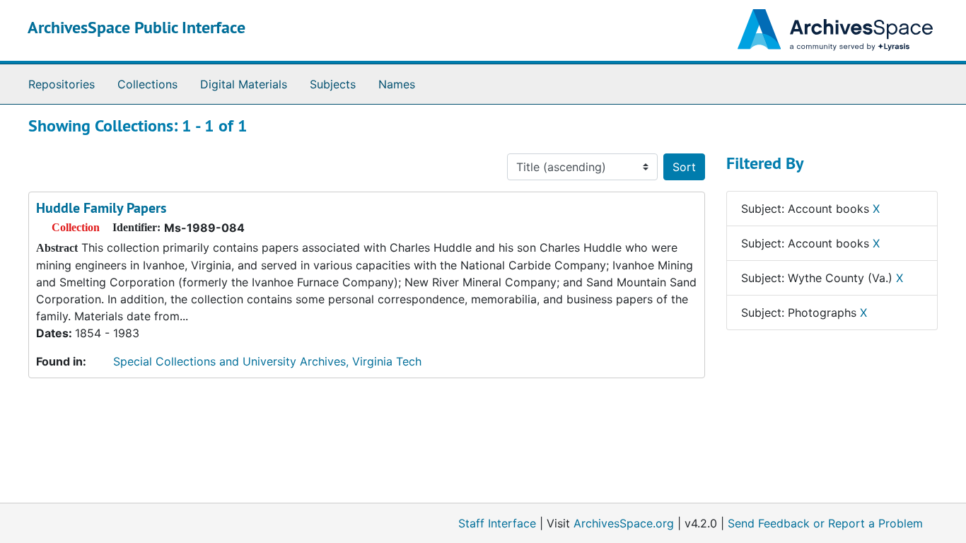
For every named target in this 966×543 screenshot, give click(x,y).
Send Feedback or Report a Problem (825, 523)
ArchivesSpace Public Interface (136, 27)
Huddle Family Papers (101, 208)
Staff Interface (497, 523)
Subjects (333, 84)
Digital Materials (243, 84)
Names (396, 84)
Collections (147, 84)
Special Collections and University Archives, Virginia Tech (267, 361)
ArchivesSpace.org (624, 523)
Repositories (61, 84)
